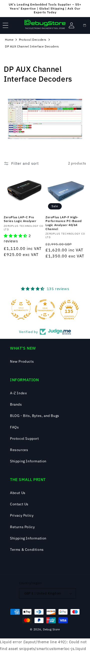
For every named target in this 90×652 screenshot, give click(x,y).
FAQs (14, 427)
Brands (16, 404)
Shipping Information (28, 461)
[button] (5, 25)
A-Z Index (18, 393)
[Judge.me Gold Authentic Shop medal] (21, 309)
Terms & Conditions (27, 549)
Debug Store (51, 629)
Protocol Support (24, 438)
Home (9, 39)
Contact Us (19, 504)
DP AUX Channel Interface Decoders (32, 46)
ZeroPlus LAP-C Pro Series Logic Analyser (20, 219)
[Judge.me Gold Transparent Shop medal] (45, 309)
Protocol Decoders (32, 39)
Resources (19, 450)
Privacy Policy (22, 515)
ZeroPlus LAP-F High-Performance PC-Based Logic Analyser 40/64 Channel (64, 223)
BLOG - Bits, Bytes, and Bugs (34, 415)
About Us (18, 493)
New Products (22, 361)
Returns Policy (22, 527)
